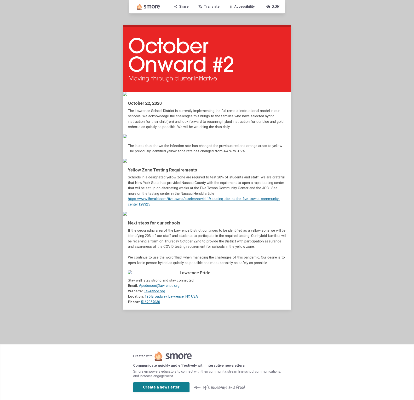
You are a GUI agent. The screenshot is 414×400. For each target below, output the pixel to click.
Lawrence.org (154, 291)
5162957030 (150, 302)
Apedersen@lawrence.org (159, 285)
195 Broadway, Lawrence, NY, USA (171, 296)
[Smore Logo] (148, 7)
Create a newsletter (161, 387)
